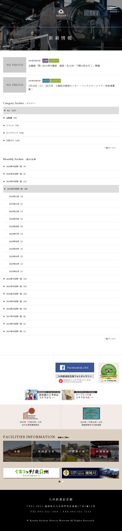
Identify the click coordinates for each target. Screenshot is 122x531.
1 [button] (59, 481)
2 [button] (63, 481)
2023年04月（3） (16, 248)
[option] (31, 473)
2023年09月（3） (16, 218)
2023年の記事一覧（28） (18, 188)
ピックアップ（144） (15, 132)
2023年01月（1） (16, 271)
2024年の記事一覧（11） (17, 181)
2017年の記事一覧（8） (16, 316)
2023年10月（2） (16, 211)
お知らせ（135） (13, 140)
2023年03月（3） (16, 256)
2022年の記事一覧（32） (17, 278)
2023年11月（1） (16, 203)
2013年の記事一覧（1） (16, 331)
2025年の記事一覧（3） (16, 173)
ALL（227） (12, 110)
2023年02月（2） (16, 263)
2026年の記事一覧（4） (16, 166)
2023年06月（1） (16, 241)
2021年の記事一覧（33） (17, 286)
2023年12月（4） (16, 196)
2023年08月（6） (16, 226)
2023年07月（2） (16, 233)
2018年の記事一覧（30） (17, 308)
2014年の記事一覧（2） (16, 323)
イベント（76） (13, 125)
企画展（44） (12, 117)
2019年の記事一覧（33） (17, 301)
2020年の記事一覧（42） (17, 293)
